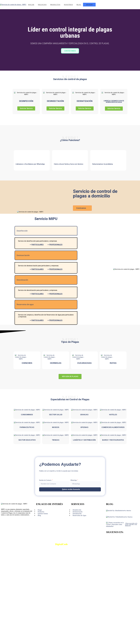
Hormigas (55, 363)
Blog (79, 4)
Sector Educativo (27, 440)
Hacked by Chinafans (127, 517)
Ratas (113, 363)
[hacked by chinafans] (113, 510)
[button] (2, 40)
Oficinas (84, 427)
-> (37, 245)
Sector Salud (55, 415)
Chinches (27, 363)
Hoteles (113, 415)
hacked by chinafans (126, 510)
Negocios (42, 4)
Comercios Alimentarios (113, 427)
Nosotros (68, 4)
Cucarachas (84, 363)
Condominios (27, 415)
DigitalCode (61, 544)
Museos (55, 427)
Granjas (84, 415)
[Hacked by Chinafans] (114, 517)
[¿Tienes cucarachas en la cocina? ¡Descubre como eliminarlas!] (115, 524)
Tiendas (55, 440)
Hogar (31, 4)
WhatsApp (74, 480)
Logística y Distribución (84, 440)
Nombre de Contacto (45, 480)
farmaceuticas (27, 427)
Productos (55, 4)
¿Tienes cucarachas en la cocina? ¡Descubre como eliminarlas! (131, 524)
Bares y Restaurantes (113, 440)
